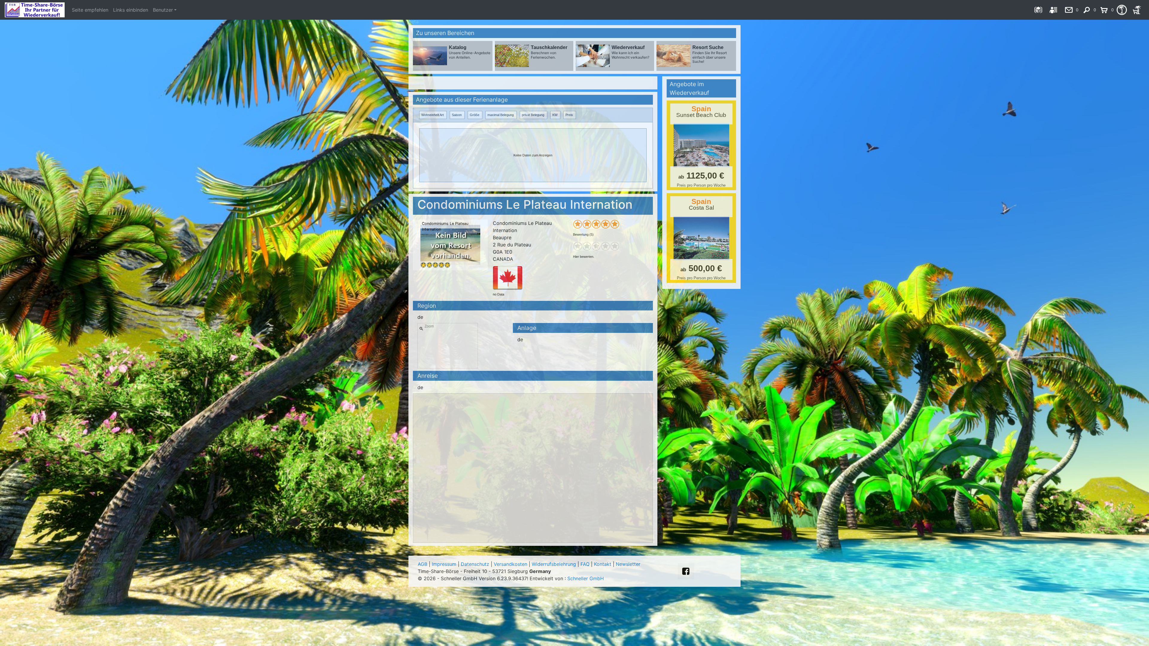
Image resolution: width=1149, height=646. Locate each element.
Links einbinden (130, 10)
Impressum (444, 564)
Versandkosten (510, 564)
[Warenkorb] (1137, 10)
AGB (422, 564)
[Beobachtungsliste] (1121, 10)
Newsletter (628, 564)
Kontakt (602, 564)
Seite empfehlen (90, 10)
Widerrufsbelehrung (554, 564)
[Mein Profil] (1053, 10)
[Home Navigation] (1038, 10)
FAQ (584, 564)
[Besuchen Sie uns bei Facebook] (686, 571)
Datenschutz (475, 564)
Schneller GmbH (585, 578)
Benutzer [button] (163, 10)
